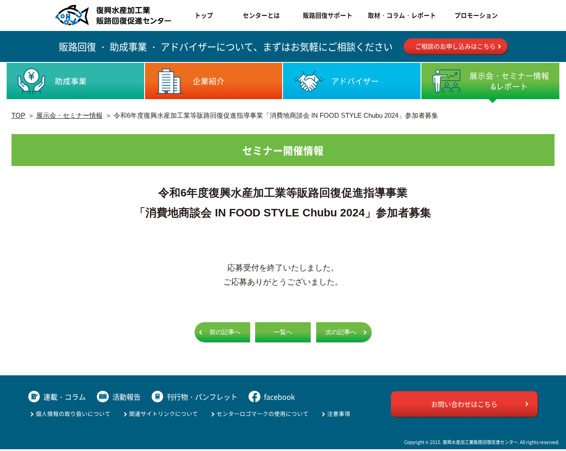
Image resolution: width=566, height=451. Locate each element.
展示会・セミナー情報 (69, 115)
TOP (18, 115)
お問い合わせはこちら (464, 404)
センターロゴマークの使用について (263, 413)
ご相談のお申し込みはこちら (455, 46)
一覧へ (283, 332)
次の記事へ (340, 332)
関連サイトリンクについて (163, 413)
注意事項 (338, 413)
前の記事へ (225, 332)
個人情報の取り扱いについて (73, 413)
